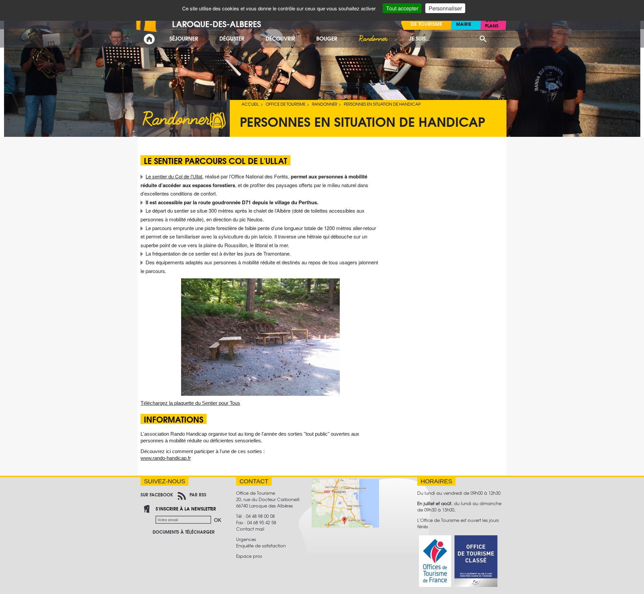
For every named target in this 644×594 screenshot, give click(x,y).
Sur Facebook (157, 494)
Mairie (463, 23)
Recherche (483, 39)
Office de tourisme (285, 104)
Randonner (324, 104)
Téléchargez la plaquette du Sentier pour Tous (190, 403)
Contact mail (250, 529)
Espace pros (249, 556)
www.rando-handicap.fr (166, 458)
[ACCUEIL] (149, 39)
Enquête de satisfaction (261, 545)
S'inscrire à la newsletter (186, 508)
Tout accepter (402, 8)
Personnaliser (445, 8)
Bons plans (491, 22)
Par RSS (198, 494)
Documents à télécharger (184, 531)
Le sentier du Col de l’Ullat (174, 176)
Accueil (250, 104)
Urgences (246, 539)
